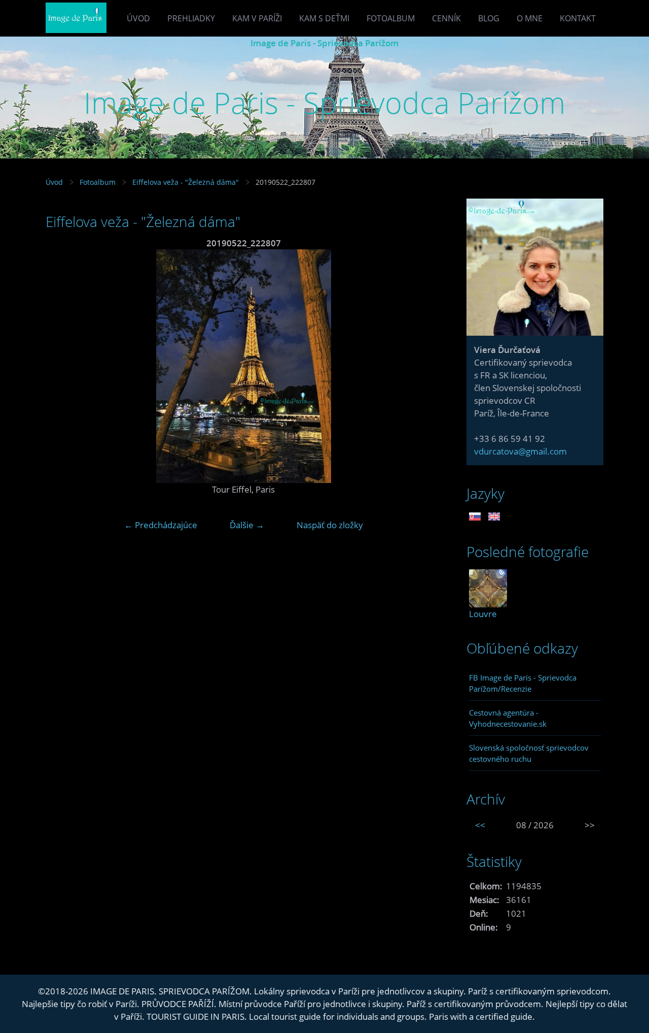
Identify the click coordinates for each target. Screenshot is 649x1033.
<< (480, 825)
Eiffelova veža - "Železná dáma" (185, 182)
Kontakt (578, 18)
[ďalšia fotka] (424, 366)
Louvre (483, 614)
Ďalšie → (247, 525)
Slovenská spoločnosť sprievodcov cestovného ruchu (529, 753)
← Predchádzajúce (160, 525)
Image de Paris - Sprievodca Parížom (324, 43)
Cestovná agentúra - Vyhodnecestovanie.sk (508, 718)
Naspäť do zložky (330, 525)
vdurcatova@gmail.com (520, 451)
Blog (488, 18)
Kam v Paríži (257, 18)
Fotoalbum (391, 18)
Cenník (446, 18)
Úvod (138, 18)
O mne (530, 18)
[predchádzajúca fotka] (62, 366)
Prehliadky (191, 18)
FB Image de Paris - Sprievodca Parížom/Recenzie (522, 683)
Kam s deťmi (324, 18)
